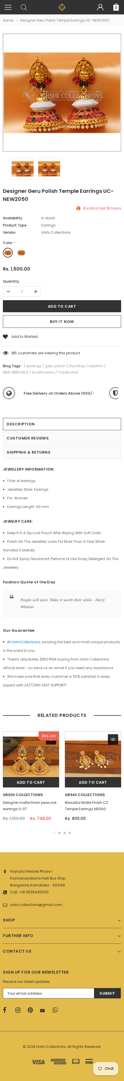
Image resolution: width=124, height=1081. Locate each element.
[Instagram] (19, 1010)
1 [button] (54, 833)
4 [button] (70, 833)
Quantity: (11, 281)
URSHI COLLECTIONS (23, 795)
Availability (12, 218)
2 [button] (59, 833)
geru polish (55, 365)
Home (8, 20)
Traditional (68, 372)
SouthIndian (43, 372)
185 (14, 353)
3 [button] (64, 833)
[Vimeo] (56, 1010)
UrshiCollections (26, 642)
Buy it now (62, 321)
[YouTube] (44, 1010)
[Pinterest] (32, 1010)
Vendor (9, 232)
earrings (34, 365)
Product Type (15, 225)
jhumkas (77, 365)
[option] (62, 93)
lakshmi (96, 365)
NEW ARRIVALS (15, 372)
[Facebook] (7, 1010)
